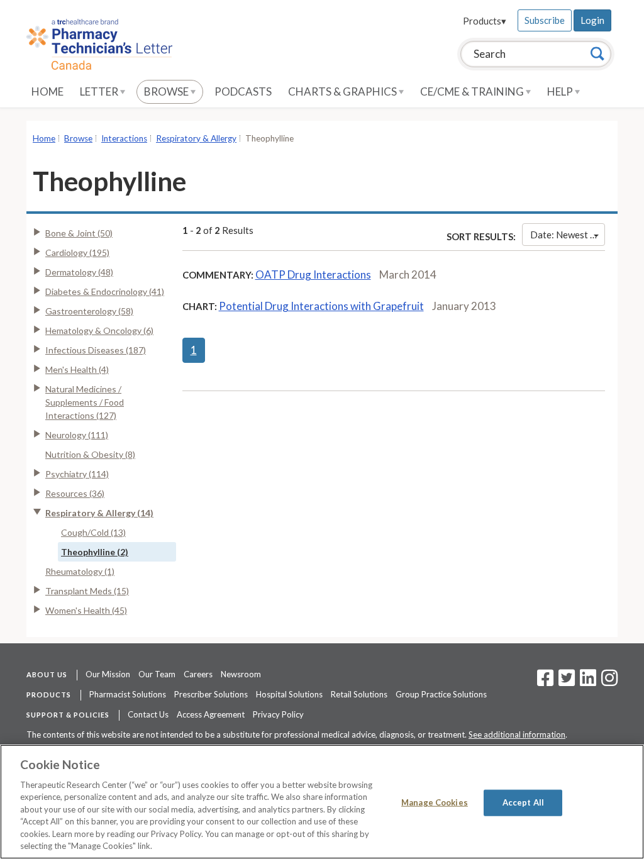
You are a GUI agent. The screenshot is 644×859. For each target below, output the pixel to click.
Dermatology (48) (79, 272)
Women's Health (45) (86, 610)
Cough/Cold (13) (93, 532)
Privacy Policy (278, 714)
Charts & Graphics (343, 91)
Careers (198, 674)
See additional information (517, 734)
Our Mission (108, 674)
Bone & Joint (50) (79, 233)
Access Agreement (211, 714)
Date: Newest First (567, 234)
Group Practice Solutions (441, 694)
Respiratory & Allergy (196, 138)
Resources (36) (74, 493)
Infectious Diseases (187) (95, 350)
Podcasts (243, 91)
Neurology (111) (76, 435)
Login (592, 20)
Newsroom (241, 674)
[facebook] (545, 682)
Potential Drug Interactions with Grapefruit (321, 306)
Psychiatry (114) (77, 473)
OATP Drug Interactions (313, 274)
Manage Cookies (434, 802)
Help (561, 91)
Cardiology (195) (77, 252)
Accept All (523, 802)
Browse (167, 91)
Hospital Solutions (289, 694)
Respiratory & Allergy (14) (99, 512)
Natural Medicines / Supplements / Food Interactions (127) (84, 402)
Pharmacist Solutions (127, 694)
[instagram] (609, 682)
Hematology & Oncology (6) (99, 330)
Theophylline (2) (94, 551)
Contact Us (148, 714)
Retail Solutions (359, 694)
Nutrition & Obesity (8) (90, 454)
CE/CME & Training (473, 91)
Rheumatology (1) (79, 571)
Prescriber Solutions (211, 694)
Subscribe (545, 20)
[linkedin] (588, 682)
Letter (100, 91)
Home (47, 91)
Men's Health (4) (77, 369)
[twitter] (565, 682)
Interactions (124, 138)
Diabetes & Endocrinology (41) (104, 291)
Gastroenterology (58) (89, 311)
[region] (322, 802)
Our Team (156, 674)
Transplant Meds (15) (87, 590)
